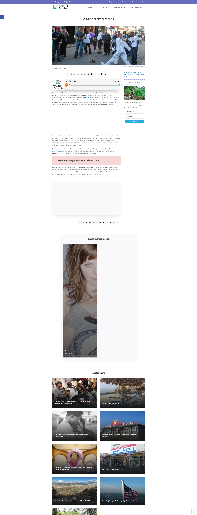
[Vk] (98, 74)
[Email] (105, 74)
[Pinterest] (95, 74)
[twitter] (55, 2)
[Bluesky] (74, 74)
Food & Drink (128, 72)
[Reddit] (78, 74)
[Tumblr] (91, 74)
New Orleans (137, 72)
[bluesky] (61, 2)
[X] (71, 74)
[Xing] (102, 74)
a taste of (59, 93)
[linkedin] (66, 2)
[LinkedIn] (81, 74)
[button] (2, 17)
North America (128, 74)
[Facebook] (67, 74)
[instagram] (58, 2)
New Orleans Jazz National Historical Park (92, 136)
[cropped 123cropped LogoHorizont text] (60, 5)
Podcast (136, 74)
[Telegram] (88, 74)
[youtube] (64, 2)
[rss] (69, 2)
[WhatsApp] (84, 74)
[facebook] (53, 2)
